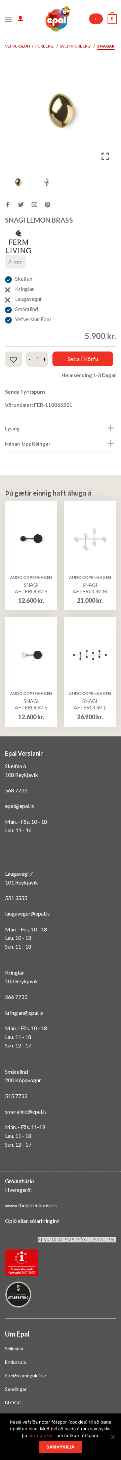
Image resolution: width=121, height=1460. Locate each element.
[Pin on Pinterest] (51, 206)
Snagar (106, 46)
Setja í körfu (83, 359)
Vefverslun (17, 46)
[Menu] (8, 18)
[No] (112, 1438)
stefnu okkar (42, 1435)
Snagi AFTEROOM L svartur (90, 704)
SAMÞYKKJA (60, 1447)
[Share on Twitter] (24, 206)
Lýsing (12, 428)
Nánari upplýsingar (27, 444)
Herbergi (44, 46)
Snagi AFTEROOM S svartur (31, 588)
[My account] (20, 18)
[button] (106, 113)
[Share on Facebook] (11, 206)
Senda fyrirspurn (25, 392)
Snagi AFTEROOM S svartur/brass (31, 704)
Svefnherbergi (75, 46)
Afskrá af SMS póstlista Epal (77, 1239)
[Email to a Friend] (38, 206)
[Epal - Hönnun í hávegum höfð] (57, 19)
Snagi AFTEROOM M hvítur (90, 588)
